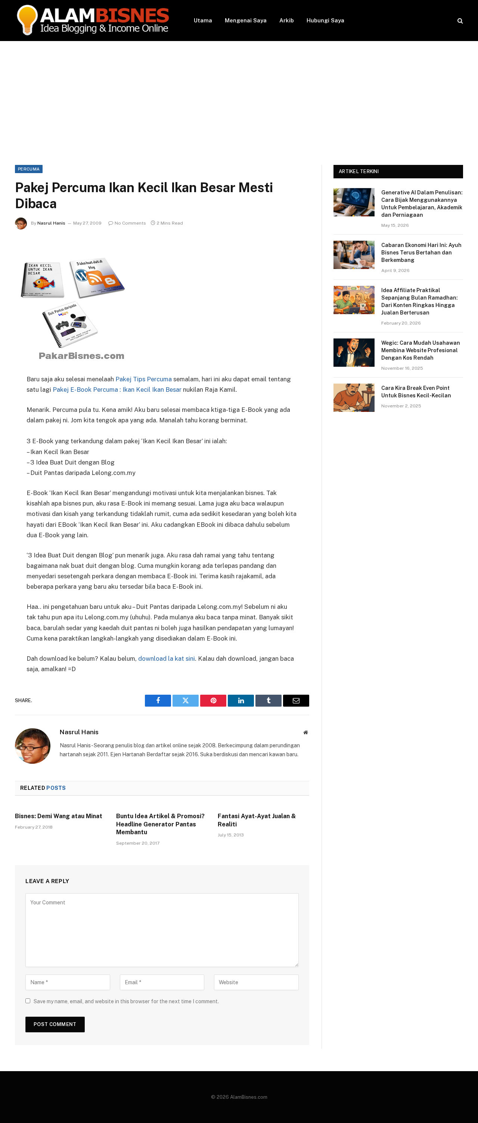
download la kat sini (166, 658)
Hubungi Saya (325, 20)
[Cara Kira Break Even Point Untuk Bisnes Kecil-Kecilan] (354, 398)
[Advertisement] (239, 97)
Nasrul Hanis (51, 223)
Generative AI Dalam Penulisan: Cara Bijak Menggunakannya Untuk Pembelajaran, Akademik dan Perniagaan (422, 204)
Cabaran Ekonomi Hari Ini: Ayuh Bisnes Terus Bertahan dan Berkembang (421, 252)
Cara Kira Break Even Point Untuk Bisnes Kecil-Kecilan (416, 391)
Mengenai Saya (246, 20)
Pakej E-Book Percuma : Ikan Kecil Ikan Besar (117, 389)
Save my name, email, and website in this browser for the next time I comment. (126, 1001)
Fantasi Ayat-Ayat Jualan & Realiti (257, 820)
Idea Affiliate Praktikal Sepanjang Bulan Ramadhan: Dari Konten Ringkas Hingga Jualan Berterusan (419, 301)
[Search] (459, 20)
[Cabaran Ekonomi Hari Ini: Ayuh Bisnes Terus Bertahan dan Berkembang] (354, 255)
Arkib (286, 20)
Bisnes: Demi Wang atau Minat (58, 816)
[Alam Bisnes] (94, 20)
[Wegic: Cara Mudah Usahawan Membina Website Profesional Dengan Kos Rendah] (354, 352)
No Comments (130, 223)
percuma (29, 169)
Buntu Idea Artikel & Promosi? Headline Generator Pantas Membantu (160, 824)
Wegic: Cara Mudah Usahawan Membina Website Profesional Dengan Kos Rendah (420, 350)
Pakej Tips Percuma (143, 379)
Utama (203, 20)
